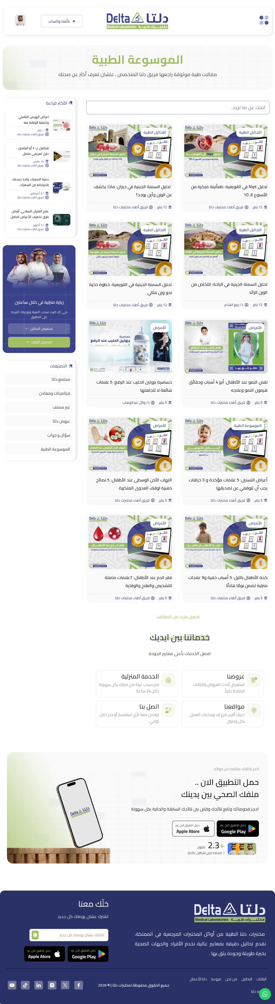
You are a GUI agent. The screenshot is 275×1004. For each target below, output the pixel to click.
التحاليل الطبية (250, 132)
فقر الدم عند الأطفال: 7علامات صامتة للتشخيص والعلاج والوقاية (138, 581)
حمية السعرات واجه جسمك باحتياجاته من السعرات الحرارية (30, 185)
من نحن (231, 979)
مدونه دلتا (258, 991)
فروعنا (216, 979)
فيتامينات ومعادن (54, 393)
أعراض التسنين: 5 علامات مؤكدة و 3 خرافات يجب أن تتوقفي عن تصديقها (228, 484)
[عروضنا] (254, 680)
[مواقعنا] (254, 710)
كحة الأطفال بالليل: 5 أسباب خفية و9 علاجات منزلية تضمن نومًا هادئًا (227, 581)
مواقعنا (234, 706)
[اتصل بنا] (168, 710)
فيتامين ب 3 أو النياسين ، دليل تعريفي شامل (32, 151)
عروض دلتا (61, 421)
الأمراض (255, 327)
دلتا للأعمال (198, 979)
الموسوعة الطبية (248, 425)
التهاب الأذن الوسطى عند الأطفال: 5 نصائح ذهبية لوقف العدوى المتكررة (134, 484)
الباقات (261, 979)
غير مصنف (61, 407)
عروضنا (236, 676)
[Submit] (35, 935)
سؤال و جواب (58, 435)
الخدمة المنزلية (140, 676)
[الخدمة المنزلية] (168, 680)
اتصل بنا (149, 706)
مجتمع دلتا (61, 379)
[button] (178, 616)
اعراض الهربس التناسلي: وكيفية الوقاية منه (33, 120)
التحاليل (246, 979)
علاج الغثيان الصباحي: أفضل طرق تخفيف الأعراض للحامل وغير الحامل (29, 217)
